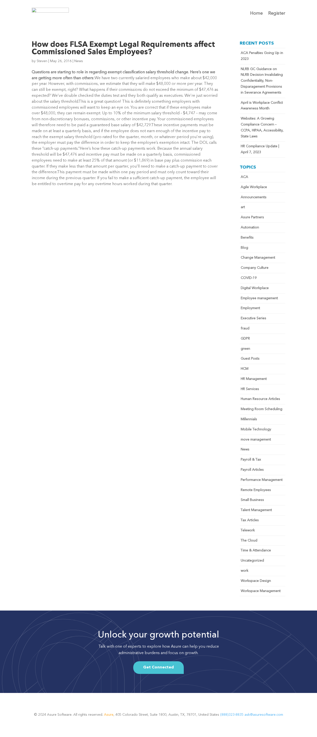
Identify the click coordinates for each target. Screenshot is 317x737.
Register (276, 13)
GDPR (245, 338)
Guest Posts (250, 358)
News (78, 61)
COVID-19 (249, 278)
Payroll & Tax (251, 459)
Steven (42, 61)
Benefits (247, 237)
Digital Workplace (255, 288)
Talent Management (256, 510)
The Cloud (249, 540)
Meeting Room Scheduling (261, 409)
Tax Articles (250, 520)
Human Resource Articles (260, 399)
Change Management (258, 257)
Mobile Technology (256, 429)
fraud (245, 328)
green (245, 348)
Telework (248, 530)
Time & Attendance (256, 550)
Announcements (253, 197)
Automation (250, 227)
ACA (244, 177)
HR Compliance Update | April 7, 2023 (260, 149)
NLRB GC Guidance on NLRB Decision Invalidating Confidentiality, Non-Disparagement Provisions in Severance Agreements (262, 80)
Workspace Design (256, 581)
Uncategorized (252, 560)
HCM (244, 368)
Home (256, 13)
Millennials (249, 419)
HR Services (250, 389)
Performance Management (262, 480)
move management (256, 439)
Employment (250, 308)
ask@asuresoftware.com (263, 714)
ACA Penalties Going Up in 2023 (262, 56)
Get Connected (158, 667)
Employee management (259, 298)
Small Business (252, 500)
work (244, 570)
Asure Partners (252, 217)
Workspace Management (261, 591)
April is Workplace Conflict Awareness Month (262, 105)
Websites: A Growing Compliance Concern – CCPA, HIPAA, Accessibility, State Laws (262, 127)
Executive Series (253, 318)
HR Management (254, 379)
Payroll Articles (252, 469)
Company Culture (254, 268)
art (243, 207)
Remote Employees (256, 490)
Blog (244, 247)
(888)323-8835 (232, 714)
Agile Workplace (254, 187)
